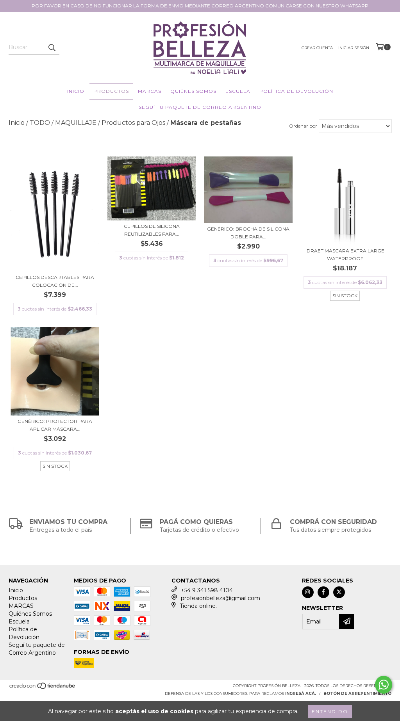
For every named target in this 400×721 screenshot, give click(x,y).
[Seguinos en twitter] (339, 592)
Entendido (330, 711)
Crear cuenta (317, 47)
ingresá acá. (300, 693)
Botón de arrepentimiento (357, 693)
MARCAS (149, 91)
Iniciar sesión (353, 47)
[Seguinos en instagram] (308, 592)
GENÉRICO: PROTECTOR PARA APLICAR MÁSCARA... (55, 425)
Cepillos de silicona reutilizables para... (152, 230)
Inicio (75, 91)
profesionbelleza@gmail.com (220, 598)
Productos (111, 91)
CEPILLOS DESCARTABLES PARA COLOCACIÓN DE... (55, 281)
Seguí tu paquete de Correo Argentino (200, 107)
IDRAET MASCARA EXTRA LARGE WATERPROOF (344, 254)
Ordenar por (303, 126)
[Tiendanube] (43, 688)
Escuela (237, 91)
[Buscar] (51, 48)
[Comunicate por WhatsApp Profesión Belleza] (383, 685)
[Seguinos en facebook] (323, 592)
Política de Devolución (296, 91)
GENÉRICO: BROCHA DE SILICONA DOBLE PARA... (248, 233)
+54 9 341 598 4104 (207, 590)
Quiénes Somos (193, 91)
